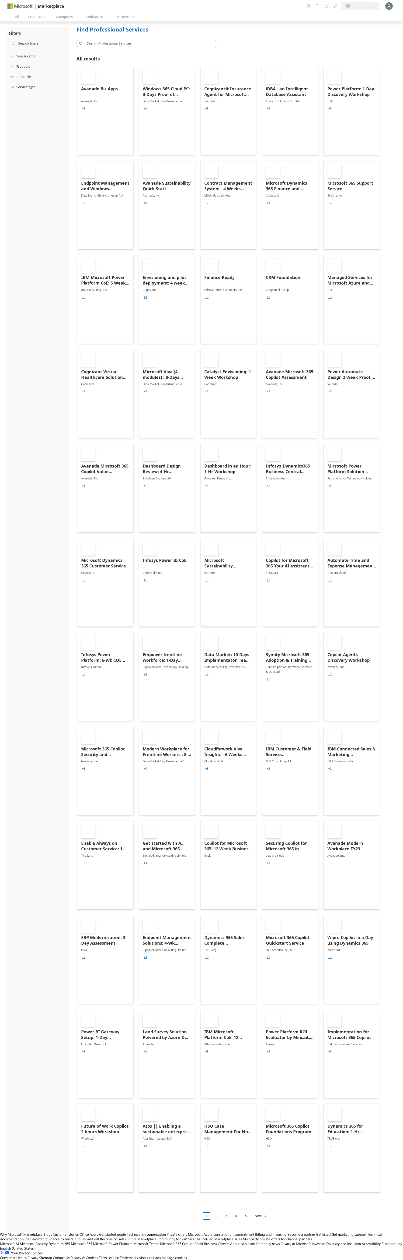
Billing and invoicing (271, 1234)
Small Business (206, 1243)
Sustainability (392, 1243)
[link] (105, 110)
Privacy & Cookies (84, 1257)
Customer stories (66, 1234)
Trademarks (129, 1257)
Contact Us (61, 1257)
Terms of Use (109, 1257)
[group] (83, 108)
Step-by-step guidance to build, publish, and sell (61, 1239)
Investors (318, 1243)
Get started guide (112, 1234)
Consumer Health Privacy (19, 1257)
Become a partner (301, 1234)
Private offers (177, 1234)
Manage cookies (174, 1257)
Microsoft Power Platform (112, 1243)
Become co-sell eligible (118, 1239)
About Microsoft (242, 1243)
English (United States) (17, 1248)
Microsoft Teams (146, 1243)
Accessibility (371, 1243)
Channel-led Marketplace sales (218, 1239)
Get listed (323, 1234)
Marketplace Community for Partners (165, 1239)
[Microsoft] (20, 6)
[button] (80, 43)
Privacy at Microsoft (296, 1243)
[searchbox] (42, 43)
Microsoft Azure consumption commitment (221, 1234)
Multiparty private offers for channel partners (277, 1239)
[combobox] (147, 43)
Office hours (89, 1234)
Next (258, 1216)
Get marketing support (349, 1234)
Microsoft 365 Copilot (177, 1243)
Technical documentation (146, 1234)
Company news (268, 1243)
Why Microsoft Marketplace (21, 1234)
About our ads (150, 1257)
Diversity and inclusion (343, 1243)
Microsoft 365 (81, 1243)
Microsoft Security (34, 1243)
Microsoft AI (9, 1243)
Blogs (47, 1234)
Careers (223, 1243)
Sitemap (45, 1257)
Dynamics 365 (59, 1243)
